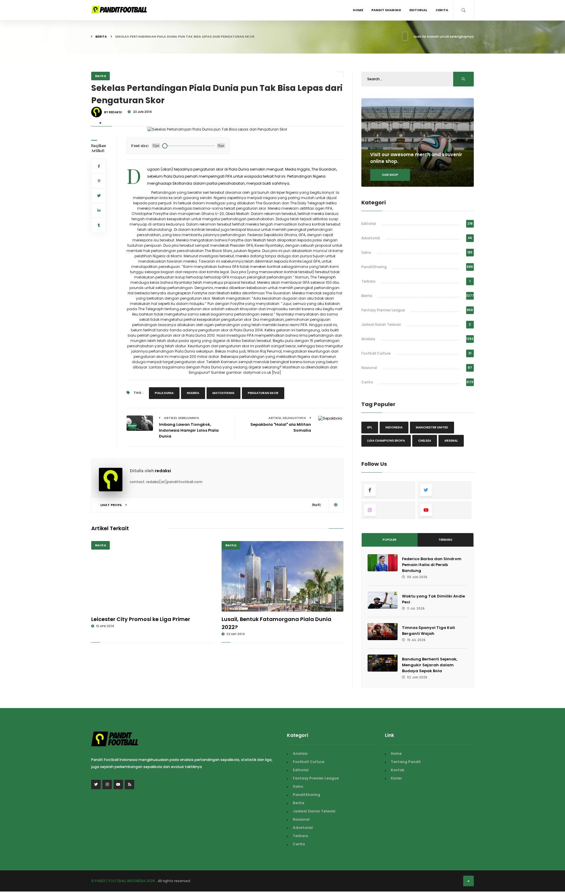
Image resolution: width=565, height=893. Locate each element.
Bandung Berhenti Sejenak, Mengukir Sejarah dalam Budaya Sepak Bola (429, 665)
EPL (369, 427)
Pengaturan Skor (263, 393)
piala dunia (164, 393)
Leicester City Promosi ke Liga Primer (140, 619)
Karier (396, 778)
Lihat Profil (111, 505)
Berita (101, 36)
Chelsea (424, 440)
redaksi (163, 471)
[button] (100, 123)
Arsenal (451, 440)
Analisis (368, 338)
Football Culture (376, 353)
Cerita (442, 10)
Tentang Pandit (406, 761)
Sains (366, 252)
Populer (389, 540)
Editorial (418, 10)
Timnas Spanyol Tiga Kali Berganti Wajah (428, 630)
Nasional (369, 367)
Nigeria (193, 393)
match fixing (223, 393)
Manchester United (432, 427)
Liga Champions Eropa (386, 440)
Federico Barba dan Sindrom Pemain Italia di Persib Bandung (431, 564)
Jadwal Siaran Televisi (381, 324)
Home (358, 10)
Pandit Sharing (386, 10)
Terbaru (368, 281)
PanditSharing (374, 266)
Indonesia (394, 427)
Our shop (390, 175)
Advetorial (370, 238)
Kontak (397, 769)
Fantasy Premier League (383, 310)
